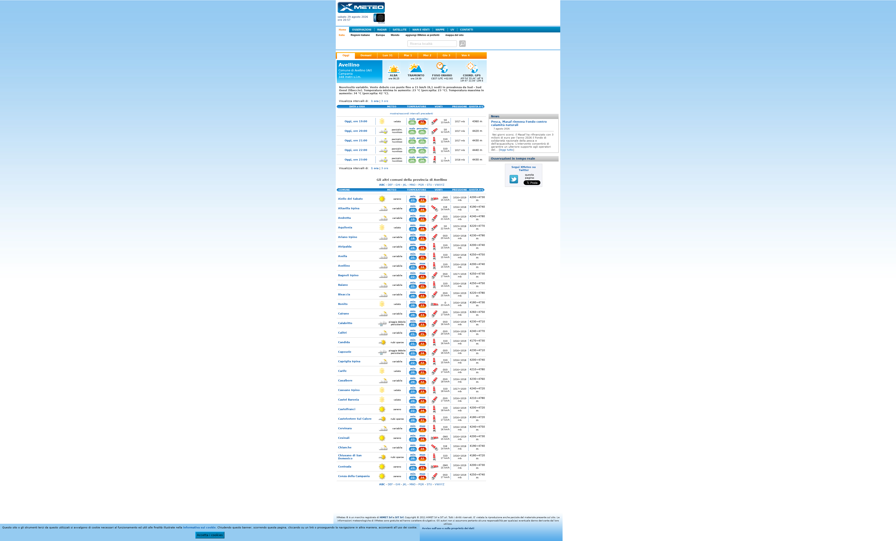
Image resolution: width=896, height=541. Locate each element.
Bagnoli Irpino (348, 275)
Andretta (344, 218)
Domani (365, 55)
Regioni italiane (360, 35)
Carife (342, 371)
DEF (390, 184)
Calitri (342, 332)
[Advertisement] (473, 12)
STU (429, 184)
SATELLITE (399, 29)
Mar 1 (408, 55)
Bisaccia (344, 294)
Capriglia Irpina (349, 361)
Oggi (346, 55)
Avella (342, 256)
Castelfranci (346, 409)
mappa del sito (454, 35)
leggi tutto (506, 149)
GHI (398, 184)
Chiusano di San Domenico (350, 457)
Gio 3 (446, 55)
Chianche (344, 447)
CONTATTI (466, 29)
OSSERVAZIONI (361, 29)
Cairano (343, 313)
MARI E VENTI (421, 29)
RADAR (382, 29)
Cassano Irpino (349, 390)
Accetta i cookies (210, 535)
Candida (344, 342)
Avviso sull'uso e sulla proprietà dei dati (448, 528)
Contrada (344, 466)
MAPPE (440, 29)
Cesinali (344, 438)
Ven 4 (466, 55)
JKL (405, 184)
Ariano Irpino (347, 237)
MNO (413, 184)
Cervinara (345, 428)
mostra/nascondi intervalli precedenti (411, 113)
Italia (342, 35)
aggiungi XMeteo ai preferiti (422, 35)
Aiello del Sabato (350, 198)
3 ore (384, 101)
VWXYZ (439, 184)
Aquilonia (345, 227)
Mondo (395, 35)
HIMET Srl (386, 517)
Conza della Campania (354, 476)
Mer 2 (427, 55)
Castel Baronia (348, 399)
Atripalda (344, 246)
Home (342, 29)
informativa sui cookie (199, 527)
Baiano (343, 284)
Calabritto (345, 323)
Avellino (344, 265)
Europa (380, 35)
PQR (421, 184)
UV (452, 29)
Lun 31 (388, 55)
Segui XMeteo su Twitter (523, 169)
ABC (382, 184)
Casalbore (345, 380)
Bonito (343, 304)
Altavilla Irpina (348, 208)
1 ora (374, 101)
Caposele (344, 351)
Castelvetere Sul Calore (354, 418)
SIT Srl (399, 517)
